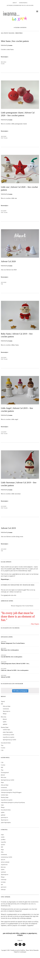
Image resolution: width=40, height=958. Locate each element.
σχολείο (3, 844)
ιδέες (2, 852)
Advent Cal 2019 (8, 528)
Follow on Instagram (21, 691)
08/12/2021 (3, 62)
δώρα (2, 782)
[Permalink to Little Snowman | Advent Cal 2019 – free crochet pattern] (20, 478)
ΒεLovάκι (3, 717)
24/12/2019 (3, 357)
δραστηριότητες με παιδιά (9, 739)
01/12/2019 (3, 506)
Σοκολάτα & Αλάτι (6, 743)
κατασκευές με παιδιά (8, 734)
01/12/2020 (3, 210)
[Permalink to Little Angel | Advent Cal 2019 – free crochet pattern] (20, 404)
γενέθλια (3, 839)
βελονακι (3, 867)
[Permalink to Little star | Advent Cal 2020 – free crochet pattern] (20, 183)
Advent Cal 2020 (8, 261)
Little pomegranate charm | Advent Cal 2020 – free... (15, 663)
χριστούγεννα (4, 817)
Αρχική (3, 701)
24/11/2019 (3, 549)
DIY (2, 704)
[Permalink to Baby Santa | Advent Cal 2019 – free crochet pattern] (20, 329)
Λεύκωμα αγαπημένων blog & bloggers (20, 5)
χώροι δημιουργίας (8, 732)
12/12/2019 (3, 431)
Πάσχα (4, 713)
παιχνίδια (3, 842)
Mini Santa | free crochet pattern (15, 41)
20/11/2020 (3, 282)
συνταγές (3, 882)
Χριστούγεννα (6, 711)
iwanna (10, 45)
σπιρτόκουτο (4, 864)
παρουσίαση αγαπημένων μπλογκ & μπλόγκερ (13, 802)
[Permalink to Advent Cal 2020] (20, 257)
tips (2, 884)
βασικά (5, 719)
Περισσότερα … (5, 579)
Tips (2, 745)
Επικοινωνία (23, 2)
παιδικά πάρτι (6, 729)
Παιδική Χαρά (4, 727)
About (15, 2)
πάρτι (2, 805)
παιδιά (2, 837)
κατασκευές (6, 708)
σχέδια (4, 721)
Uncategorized (5, 772)
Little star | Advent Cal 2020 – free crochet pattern (14, 670)
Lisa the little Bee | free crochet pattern (11, 656)
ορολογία (3, 872)
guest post (3, 887)
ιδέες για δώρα (6, 706)
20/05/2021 (3, 655)
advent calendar (5, 862)
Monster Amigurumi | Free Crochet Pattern (22, 605)
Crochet (2, 63)
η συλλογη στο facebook (10, 627)
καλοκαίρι (3, 879)
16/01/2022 (3, 641)
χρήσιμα (5, 724)
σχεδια (2, 869)
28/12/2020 (3, 136)
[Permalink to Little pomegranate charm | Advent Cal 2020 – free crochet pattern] (20, 108)
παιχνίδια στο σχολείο (8, 737)
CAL (2, 138)
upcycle (3, 859)
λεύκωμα (3, 889)
